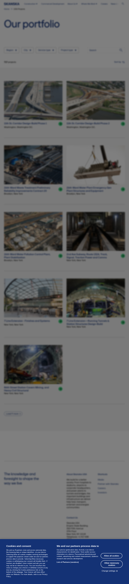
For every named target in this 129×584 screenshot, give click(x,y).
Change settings (108, 571)
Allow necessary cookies (111, 564)
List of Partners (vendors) (68, 562)
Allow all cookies (111, 556)
